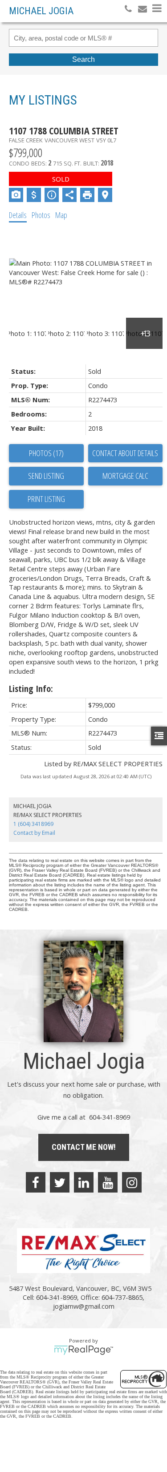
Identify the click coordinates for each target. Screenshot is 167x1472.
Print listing (46, 498)
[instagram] (132, 1182)
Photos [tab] (41, 215)
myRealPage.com (83, 1350)
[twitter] (59, 1182)
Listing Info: (31, 689)
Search (83, 59)
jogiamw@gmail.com (83, 1306)
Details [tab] (18, 215)
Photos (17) (46, 453)
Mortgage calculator (125, 476)
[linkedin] (84, 1182)
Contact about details (125, 453)
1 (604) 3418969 (33, 824)
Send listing (46, 475)
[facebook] (35, 1182)
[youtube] (108, 1182)
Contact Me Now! (84, 1147)
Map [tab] (61, 215)
